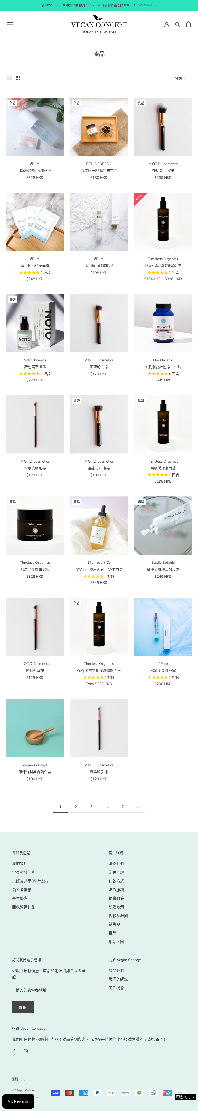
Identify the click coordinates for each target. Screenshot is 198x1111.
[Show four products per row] (18, 78)
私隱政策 (116, 907)
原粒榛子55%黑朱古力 (99, 170)
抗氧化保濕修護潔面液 (163, 265)
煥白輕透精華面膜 (35, 265)
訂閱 (23, 1007)
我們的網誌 (118, 979)
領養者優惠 (21, 890)
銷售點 (114, 924)
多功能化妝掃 (163, 170)
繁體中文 (18, 1079)
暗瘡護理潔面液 (163, 468)
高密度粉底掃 (99, 468)
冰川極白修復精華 (99, 265)
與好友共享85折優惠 (30, 881)
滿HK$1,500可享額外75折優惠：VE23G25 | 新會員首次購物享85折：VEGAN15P (99, 5)
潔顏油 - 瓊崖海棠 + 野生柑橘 (99, 569)
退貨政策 (116, 898)
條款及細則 (118, 916)
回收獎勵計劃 (23, 907)
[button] (185, 1097)
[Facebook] (14, 1051)
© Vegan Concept (24, 1090)
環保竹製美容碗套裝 (35, 772)
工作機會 (116, 988)
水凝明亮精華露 (163, 670)
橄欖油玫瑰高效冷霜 (163, 569)
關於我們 (116, 970)
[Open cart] (188, 24)
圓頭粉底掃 (99, 367)
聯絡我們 (116, 863)
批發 (112, 933)
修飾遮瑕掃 (35, 670)
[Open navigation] (10, 24)
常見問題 (116, 872)
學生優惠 (20, 898)
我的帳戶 (20, 863)
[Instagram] (26, 1051)
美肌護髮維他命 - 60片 (163, 367)
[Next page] (137, 807)
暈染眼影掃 (99, 772)
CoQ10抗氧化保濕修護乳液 (99, 670)
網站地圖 (116, 942)
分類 (179, 78)
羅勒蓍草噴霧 (35, 367)
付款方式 (116, 881)
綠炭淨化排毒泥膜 (35, 569)
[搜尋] (177, 24)
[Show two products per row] (9, 78)
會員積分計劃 (23, 872)
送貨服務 (116, 890)
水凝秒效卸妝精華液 (35, 170)
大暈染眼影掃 (35, 468)
